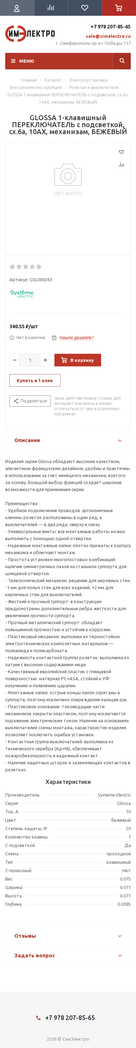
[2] (19, 267)
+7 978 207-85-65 (111, 26)
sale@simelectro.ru (108, 36)
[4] (32, 267)
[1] (12, 267)
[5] (39, 267)
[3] (26, 267)
